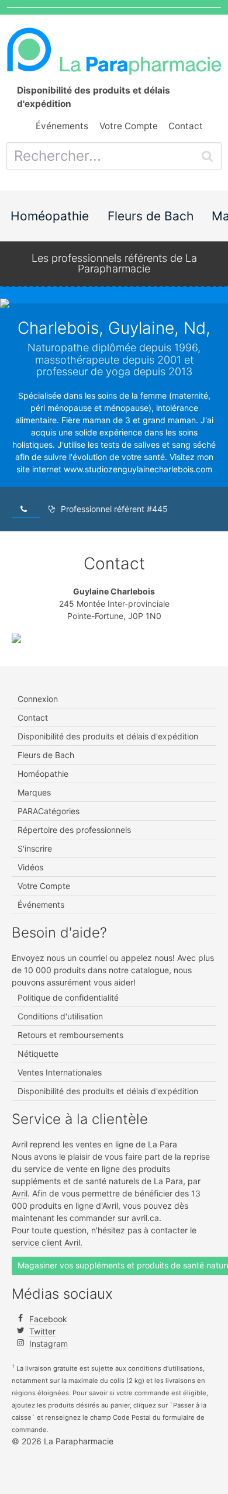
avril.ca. (146, 1218)
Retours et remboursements (70, 1035)
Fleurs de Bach (151, 216)
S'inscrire (35, 848)
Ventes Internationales (60, 1072)
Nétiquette (38, 1054)
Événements (62, 126)
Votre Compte (128, 126)
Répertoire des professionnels (74, 830)
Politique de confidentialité (68, 997)
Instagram (48, 1343)
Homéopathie (50, 216)
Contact (185, 126)
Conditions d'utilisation (60, 1016)
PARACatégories (49, 811)
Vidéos (30, 867)
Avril (19, 1193)
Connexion (38, 699)
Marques (34, 792)
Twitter (42, 1331)
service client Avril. (47, 1242)
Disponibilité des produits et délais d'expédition (108, 736)
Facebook (48, 1319)
